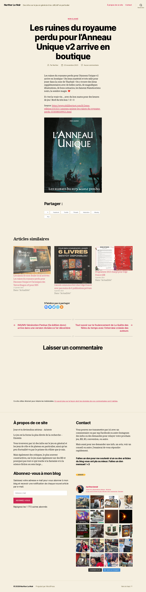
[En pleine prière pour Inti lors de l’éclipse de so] (111, 516)
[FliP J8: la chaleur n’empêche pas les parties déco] (97, 560)
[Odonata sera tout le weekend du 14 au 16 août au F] (82, 516)
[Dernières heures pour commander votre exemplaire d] (97, 531)
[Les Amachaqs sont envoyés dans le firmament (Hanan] (126, 502)
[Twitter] (54, 307)
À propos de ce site (115, 5)
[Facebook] (46, 307)
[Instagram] (57, 307)
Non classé (73, 19)
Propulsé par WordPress (45, 586)
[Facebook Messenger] (50, 307)
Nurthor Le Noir (12, 5)
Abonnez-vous (23, 500)
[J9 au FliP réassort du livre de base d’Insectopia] (82, 560)
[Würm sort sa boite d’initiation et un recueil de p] (97, 502)
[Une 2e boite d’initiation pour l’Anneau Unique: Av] (111, 502)
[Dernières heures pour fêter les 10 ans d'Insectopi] (111, 531)
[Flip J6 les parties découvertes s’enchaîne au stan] (111, 560)
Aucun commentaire (91, 65)
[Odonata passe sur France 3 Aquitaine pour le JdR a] (126, 560)
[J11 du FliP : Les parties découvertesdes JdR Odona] (111, 545)
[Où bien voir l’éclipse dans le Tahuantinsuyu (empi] (126, 516)
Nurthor (55, 65)
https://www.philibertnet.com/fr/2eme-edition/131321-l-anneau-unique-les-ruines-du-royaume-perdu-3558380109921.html (72, 108)
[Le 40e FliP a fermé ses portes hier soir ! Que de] (82, 545)
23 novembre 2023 (71, 65)
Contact (128, 5)
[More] (61, 307)
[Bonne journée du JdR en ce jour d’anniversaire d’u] (126, 531)
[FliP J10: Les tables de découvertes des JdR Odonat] (126, 545)
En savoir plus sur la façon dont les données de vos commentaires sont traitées (85, 401)
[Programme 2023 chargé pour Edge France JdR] (114, 258)
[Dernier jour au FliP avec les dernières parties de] (97, 545)
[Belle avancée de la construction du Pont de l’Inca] (82, 502)
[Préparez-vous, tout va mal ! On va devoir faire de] (82, 531)
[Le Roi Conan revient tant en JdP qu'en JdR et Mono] (97, 516)
